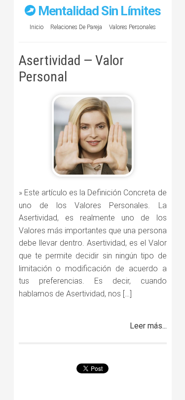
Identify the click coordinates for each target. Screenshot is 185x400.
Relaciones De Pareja (76, 27)
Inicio (36, 27)
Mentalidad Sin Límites (99, 10)
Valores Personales (132, 27)
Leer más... (148, 325)
